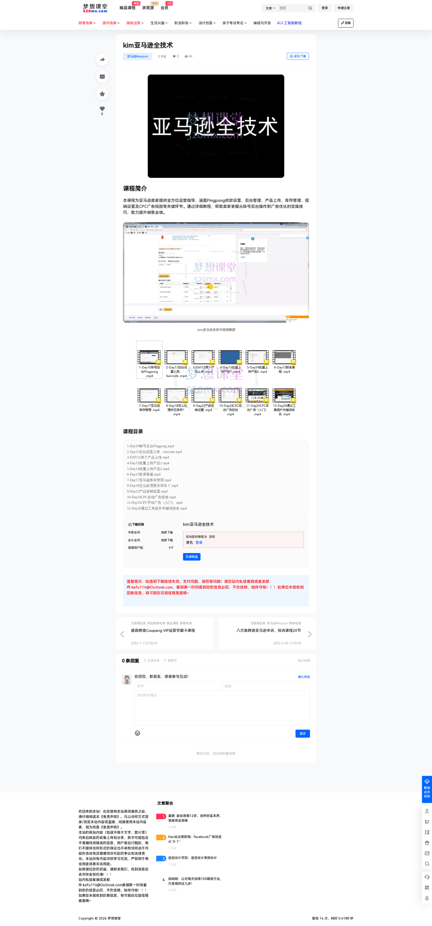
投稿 (348, 23)
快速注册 (344, 8)
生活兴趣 (157, 23)
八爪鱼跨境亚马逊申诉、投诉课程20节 (268, 630)
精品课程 (128, 6)
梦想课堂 (114, 918)
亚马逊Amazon (137, 56)
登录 (325, 8)
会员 (164, 6)
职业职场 (181, 23)
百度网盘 (192, 557)
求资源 (148, 6)
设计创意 (205, 23)
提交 (303, 733)
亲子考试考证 (233, 23)
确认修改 (304, 677)
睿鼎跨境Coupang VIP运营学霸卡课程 (163, 630)
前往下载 (300, 56)
